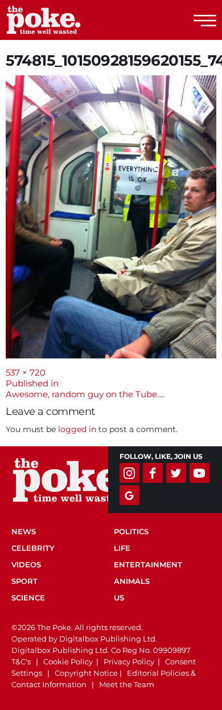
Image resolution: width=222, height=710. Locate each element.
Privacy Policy (129, 661)
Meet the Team (126, 684)
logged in (77, 429)
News (23, 531)
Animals (132, 581)
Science (28, 597)
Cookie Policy (68, 661)
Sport (24, 581)
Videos (26, 564)
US (119, 597)
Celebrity (33, 547)
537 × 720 (26, 372)
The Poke (71, 20)
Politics (131, 531)
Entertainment (148, 564)
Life (122, 547)
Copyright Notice (86, 672)
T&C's (21, 661)
